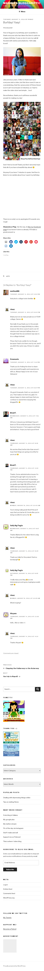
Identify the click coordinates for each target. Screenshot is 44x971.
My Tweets (7, 918)
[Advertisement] (10, 946)
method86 (14, 291)
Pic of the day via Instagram (13, 828)
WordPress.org (9, 898)
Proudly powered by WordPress (14, 966)
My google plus (9, 820)
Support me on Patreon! (12, 837)
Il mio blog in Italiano (10, 815)
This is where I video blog (12, 841)
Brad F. (13, 413)
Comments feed (9, 893)
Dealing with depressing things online (16, 798)
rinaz (30, 19)
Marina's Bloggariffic (22, 3)
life (8, 276)
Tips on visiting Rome (11, 802)
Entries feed (7, 889)
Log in (5, 885)
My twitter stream (9, 824)
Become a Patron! (9, 929)
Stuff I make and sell (10, 833)
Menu (23, 11)
